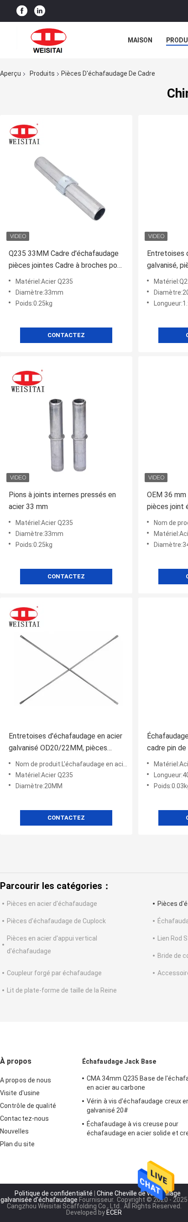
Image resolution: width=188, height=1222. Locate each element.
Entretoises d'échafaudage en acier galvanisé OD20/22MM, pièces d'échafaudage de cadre (65, 743)
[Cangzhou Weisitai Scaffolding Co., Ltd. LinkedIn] (39, 11)
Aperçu (10, 73)
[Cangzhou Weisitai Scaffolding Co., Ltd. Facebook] (22, 11)
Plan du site (17, 1144)
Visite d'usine (20, 1093)
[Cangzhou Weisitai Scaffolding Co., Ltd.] (50, 40)
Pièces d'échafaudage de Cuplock (56, 921)
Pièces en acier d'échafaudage (52, 903)
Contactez (66, 335)
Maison (140, 40)
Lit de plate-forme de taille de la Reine (62, 990)
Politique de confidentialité (54, 1193)
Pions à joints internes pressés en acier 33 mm (62, 500)
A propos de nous (26, 1080)
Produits (42, 73)
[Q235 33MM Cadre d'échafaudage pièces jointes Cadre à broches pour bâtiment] (66, 181)
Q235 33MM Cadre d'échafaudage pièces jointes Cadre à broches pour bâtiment (66, 260)
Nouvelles (14, 1131)
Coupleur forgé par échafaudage (54, 973)
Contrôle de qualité (28, 1105)
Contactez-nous (24, 1118)
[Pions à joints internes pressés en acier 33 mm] (66, 422)
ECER (114, 1212)
